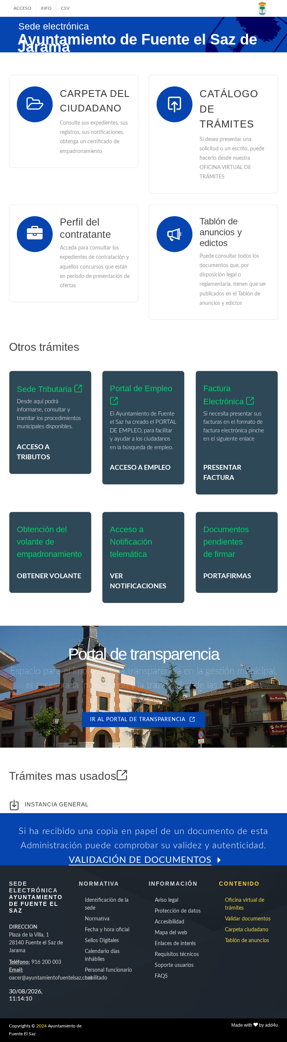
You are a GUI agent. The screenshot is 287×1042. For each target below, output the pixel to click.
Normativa (97, 919)
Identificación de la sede (107, 904)
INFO (46, 8)
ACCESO (22, 8)
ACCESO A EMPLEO (140, 468)
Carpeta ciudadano (246, 929)
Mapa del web (171, 932)
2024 (41, 1026)
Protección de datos (178, 911)
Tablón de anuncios (247, 940)
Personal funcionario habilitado (108, 974)
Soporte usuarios (174, 965)
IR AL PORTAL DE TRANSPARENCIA (139, 719)
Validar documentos (248, 919)
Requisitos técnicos (177, 954)
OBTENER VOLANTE (49, 576)
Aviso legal (166, 900)
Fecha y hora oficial (107, 929)
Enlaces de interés (175, 943)
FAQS (161, 976)
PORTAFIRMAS (227, 576)
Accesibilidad (169, 922)
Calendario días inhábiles (102, 955)
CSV (65, 8)
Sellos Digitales (102, 940)
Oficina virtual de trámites (244, 904)
